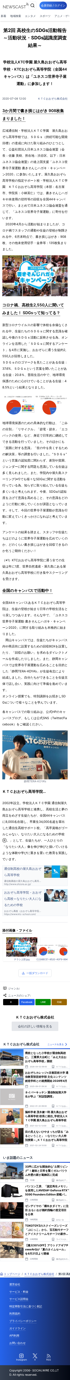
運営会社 (14, 1284)
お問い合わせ (17, 1343)
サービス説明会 (18, 1298)
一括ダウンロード (37, 973)
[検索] (32, 5)
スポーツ (45, 16)
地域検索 (15, 16)
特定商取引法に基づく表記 (25, 1306)
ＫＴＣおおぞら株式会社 (53, 98)
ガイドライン (17, 1328)
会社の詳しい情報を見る (35, 1026)
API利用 (14, 1335)
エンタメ (30, 16)
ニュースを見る (55, 1044)
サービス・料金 (18, 1291)
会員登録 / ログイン (53, 5)
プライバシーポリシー (23, 1321)
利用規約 (14, 1313)
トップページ (12, 1274)
